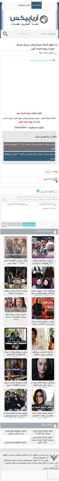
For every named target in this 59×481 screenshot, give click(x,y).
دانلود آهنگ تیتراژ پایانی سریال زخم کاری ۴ (43, 432)
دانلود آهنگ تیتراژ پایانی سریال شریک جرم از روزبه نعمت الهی (42, 440)
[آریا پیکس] (29, 20)
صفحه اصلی (36, 5)
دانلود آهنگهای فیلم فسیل (16, 442)
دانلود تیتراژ (43, 53)
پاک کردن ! (13, 224)
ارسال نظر (27, 224)
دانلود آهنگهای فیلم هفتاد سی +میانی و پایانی (15, 432)
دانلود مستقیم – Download (29, 127)
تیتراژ (47, 171)
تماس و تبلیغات (24, 5)
